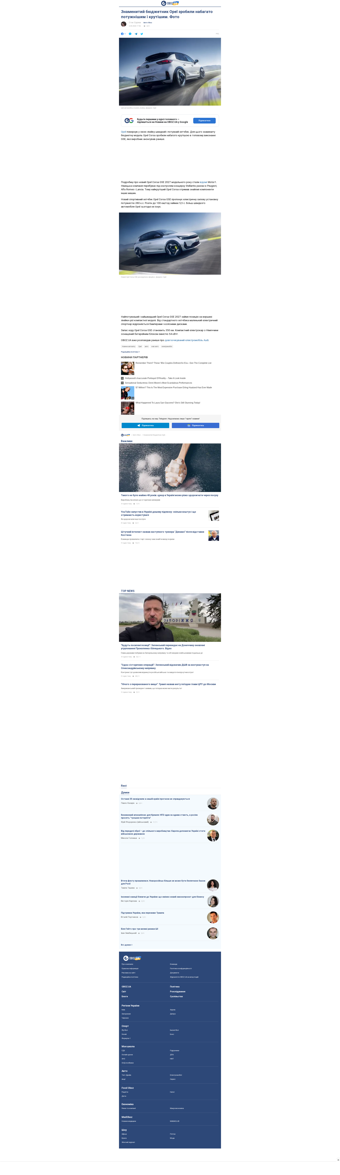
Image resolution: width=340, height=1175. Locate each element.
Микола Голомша (129, 838)
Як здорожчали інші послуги (133, 519)
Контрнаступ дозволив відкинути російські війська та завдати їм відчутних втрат (157, 672)
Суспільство (176, 996)
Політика (174, 986)
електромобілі (167, 346)
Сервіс (172, 1079)
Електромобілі (176, 1075)
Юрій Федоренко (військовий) (135, 822)
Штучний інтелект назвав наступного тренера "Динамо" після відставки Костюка (162, 533)
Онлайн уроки (127, 1055)
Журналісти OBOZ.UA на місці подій (184, 977)
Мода (172, 1138)
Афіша (124, 1134)
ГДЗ (123, 1051)
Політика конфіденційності (181, 968)
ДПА (172, 1055)
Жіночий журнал (128, 1142)
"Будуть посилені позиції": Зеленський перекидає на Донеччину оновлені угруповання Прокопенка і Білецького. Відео (163, 647)
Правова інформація (130, 968)
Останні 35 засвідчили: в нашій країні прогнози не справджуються (155, 799)
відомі (203, 182)
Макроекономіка (177, 1108)
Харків (172, 1010)
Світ (124, 991)
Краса (124, 1138)
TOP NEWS (128, 591)
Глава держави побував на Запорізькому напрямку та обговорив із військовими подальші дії (162, 653)
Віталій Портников (129, 917)
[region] (170, 160)
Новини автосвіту (128, 346)
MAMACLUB (174, 1121)
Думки (125, 792)
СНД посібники (128, 1063)
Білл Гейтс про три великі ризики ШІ (139, 929)
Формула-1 (126, 1038)
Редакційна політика (129, 352)
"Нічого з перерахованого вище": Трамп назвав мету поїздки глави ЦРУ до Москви (168, 684)
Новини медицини (129, 1121)
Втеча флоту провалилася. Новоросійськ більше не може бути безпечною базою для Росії (163, 882)
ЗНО (123, 1059)
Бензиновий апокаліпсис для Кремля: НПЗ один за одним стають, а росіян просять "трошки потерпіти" (159, 816)
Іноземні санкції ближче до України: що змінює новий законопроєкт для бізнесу (162, 897)
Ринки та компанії (129, 1108)
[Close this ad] (338, 1160)
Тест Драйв (126, 1075)
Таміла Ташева (128, 888)
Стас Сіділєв (135, 22)
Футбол (125, 1030)
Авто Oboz (147, 23)
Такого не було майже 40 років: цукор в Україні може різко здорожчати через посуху (169, 495)
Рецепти (125, 1092)
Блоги (125, 996)
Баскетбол (174, 1030)
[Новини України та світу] (125, 436)
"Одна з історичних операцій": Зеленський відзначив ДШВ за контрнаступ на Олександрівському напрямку (165, 666)
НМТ (172, 1059)
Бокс (172, 1034)
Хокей (124, 1034)
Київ (123, 1010)
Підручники (174, 1051)
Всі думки (126, 945)
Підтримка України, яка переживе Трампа (142, 913)
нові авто (154, 346)
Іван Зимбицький (129, 933)
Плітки (172, 1134)
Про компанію (127, 964)
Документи (174, 973)
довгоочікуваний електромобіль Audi (187, 340)
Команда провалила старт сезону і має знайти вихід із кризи (147, 539)
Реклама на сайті (128, 973)
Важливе (126, 441)
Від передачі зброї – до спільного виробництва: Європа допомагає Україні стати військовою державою (163, 832)
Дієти (124, 1096)
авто (146, 346)
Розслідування (177, 991)
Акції (123, 1079)
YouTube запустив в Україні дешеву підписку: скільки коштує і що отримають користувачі (158, 513)
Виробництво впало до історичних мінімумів (140, 500)
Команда (173, 964)
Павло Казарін (127, 803)
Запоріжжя (126, 1014)
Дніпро (173, 1014)
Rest (124, 785)
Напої (172, 1092)
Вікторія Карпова (129, 901)
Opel (123, 131)
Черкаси (125, 1018)
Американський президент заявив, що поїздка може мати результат (151, 688)
